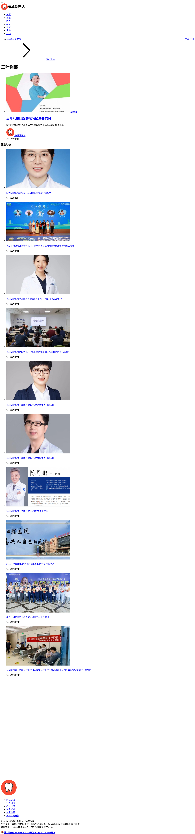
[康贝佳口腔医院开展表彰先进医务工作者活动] (38, 612)
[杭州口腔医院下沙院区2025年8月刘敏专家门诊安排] (38, 400)
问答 (8, 21)
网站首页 (10, 800)
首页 (8, 14)
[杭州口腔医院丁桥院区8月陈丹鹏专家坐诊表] (38, 506)
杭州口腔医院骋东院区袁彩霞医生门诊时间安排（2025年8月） (35, 299)
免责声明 (10, 812)
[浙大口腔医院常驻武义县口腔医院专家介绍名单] (38, 187)
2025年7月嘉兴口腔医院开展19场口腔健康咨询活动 (30, 564)
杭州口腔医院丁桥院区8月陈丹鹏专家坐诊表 (27, 511)
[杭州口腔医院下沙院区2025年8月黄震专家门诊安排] (38, 453)
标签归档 (10, 803)
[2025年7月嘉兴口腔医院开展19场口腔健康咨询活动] (38, 559)
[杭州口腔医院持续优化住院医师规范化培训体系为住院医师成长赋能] (38, 347)
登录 (187, 39)
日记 (8, 18)
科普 (8, 24)
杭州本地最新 (12, 816)
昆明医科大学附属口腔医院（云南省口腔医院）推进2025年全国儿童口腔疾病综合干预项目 (48, 670)
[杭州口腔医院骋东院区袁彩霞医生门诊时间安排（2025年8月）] (38, 294)
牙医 (8, 27)
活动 (8, 33)
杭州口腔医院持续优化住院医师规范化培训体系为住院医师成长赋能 (38, 352)
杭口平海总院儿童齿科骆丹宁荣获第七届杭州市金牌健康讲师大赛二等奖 (40, 246)
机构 (8, 30)
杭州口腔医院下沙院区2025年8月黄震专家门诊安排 (30, 458)
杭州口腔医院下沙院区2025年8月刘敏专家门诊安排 (30, 405)
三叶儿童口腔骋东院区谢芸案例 (28, 118)
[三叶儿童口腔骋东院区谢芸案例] (38, 112)
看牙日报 (10, 806)
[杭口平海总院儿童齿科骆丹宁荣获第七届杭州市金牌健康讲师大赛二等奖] (38, 241)
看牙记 (74, 112)
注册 (192, 39)
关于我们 (10, 809)
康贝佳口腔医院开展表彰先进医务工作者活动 (27, 617)
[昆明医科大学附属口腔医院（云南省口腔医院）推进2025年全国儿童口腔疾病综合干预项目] (38, 665)
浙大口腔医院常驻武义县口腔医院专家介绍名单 (28, 193)
